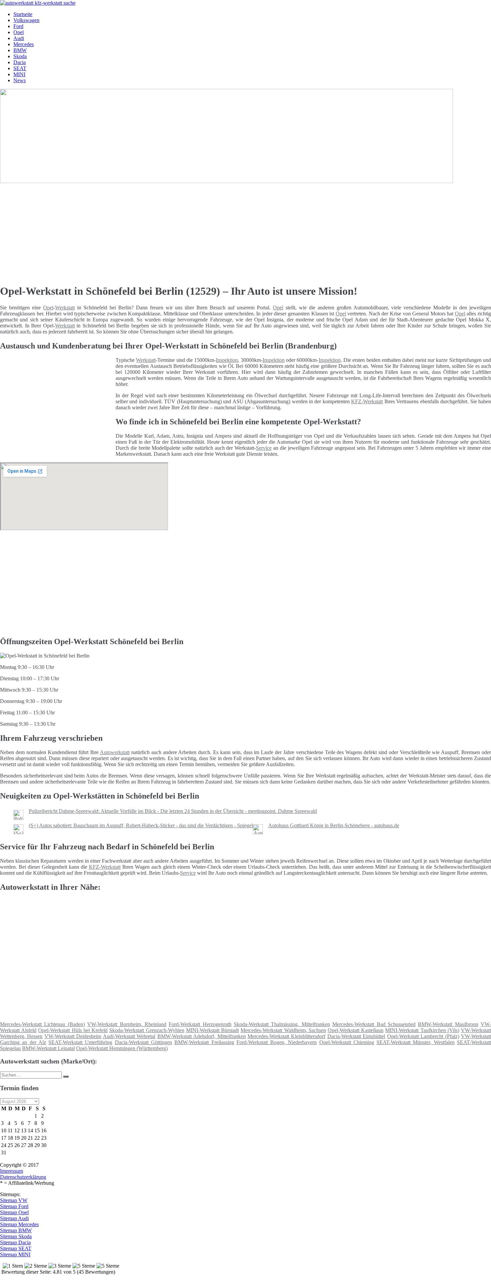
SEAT (19, 68)
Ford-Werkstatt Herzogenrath (200, 1024)
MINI (19, 74)
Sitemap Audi (14, 1218)
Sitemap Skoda (16, 1236)
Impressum (11, 1171)
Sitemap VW (13, 1200)
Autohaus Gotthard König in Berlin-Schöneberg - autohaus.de (333, 825)
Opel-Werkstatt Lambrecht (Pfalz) (423, 1036)
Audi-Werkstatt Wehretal (129, 1036)
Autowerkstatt (115, 752)
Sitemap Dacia (15, 1242)
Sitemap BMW (16, 1230)
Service (264, 448)
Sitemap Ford (14, 1206)
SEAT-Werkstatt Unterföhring (80, 1042)
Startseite (22, 14)
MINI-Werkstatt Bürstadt (212, 1030)
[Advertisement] (205, 231)
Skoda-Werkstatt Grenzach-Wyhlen (146, 1030)
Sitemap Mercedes (19, 1224)
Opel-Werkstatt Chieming (346, 1042)
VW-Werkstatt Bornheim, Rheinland (126, 1024)
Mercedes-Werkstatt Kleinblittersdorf (286, 1036)
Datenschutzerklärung (23, 1177)
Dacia (19, 62)
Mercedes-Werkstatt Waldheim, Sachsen (283, 1030)
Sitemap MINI (15, 1254)
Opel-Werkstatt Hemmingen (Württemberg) (122, 1048)
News (19, 80)
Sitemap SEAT (15, 1248)
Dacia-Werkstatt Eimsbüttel (356, 1036)
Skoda (20, 56)
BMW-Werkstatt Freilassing (204, 1042)
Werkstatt (65, 307)
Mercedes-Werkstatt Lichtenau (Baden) (42, 1024)
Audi (18, 38)
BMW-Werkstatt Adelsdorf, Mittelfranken (201, 1036)
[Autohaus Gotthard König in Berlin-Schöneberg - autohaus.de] (258, 832)
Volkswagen (26, 20)
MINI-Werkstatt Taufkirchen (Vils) (422, 1030)
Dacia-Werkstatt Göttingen (143, 1042)
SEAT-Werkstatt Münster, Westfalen (415, 1042)
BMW (20, 50)
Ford (18, 26)
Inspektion (227, 360)
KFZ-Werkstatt (367, 401)
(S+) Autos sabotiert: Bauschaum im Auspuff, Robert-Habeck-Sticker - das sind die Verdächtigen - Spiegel (141, 825)
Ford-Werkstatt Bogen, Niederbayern (276, 1042)
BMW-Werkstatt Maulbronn (448, 1024)
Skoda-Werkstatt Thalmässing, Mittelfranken (282, 1024)
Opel (18, 32)
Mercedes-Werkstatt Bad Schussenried (374, 1024)
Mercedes (23, 44)
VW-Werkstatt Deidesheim (72, 1036)
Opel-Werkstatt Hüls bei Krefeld (73, 1030)
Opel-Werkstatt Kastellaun (355, 1030)
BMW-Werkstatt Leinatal (48, 1048)
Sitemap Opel (14, 1212)
